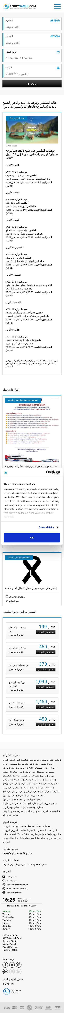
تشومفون (13, 764)
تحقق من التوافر (46, 632)
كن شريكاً (20, 864)
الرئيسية (6, 826)
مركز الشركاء (8, 864)
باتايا (19, 760)
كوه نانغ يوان (47, 787)
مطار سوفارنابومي (10, 807)
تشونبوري (23, 764)
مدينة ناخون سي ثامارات (13, 803)
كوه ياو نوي (17, 791)
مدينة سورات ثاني (32, 799)
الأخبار (32, 830)
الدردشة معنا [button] (11, 880)
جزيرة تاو (34, 764)
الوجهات (15, 826)
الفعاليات (24, 830)
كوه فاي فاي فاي (9, 783)
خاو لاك (30, 768)
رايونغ (53, 768)
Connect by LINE (13, 892)
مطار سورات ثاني (47, 803)
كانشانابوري (34, 776)
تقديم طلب (11, 876)
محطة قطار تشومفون (12, 799)
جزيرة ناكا (20, 768)
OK (32, 537)
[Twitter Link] (12, 965)
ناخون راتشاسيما (32, 811)
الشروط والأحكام (52, 834)
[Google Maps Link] (5, 971)
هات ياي (6, 815)
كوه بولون (6, 779)
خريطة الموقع (53, 838)
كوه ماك (26, 787)
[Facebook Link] (5, 965)
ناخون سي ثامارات (50, 811)
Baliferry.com (26, 853)
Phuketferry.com (10, 853)
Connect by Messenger (17, 884)
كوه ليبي (17, 787)
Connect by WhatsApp (16, 888)
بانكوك (25, 760)
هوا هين (14, 815)
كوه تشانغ (28, 779)
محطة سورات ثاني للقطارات (30, 795)
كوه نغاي (6, 791)
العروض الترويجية (10, 830)
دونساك (38, 768)
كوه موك (35, 787)
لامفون (48, 791)
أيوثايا (12, 760)
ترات (57, 760)
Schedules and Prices (31, 826)
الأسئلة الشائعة (9, 834)
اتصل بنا (6, 842)
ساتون (5, 772)
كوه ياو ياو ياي (30, 791)
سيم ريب (50, 772)
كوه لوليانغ (52, 783)
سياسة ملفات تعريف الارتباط (32, 838)
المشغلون (41, 830)
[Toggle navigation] (58, 5)
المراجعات (52, 830)
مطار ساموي (32, 803)
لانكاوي (56, 791)
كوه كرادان (24, 783)
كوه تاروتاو (18, 779)
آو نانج (5, 760)
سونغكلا (40, 772)
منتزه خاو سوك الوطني (12, 811)
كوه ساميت (49, 779)
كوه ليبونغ (6, 787)
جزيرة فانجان (8, 768)
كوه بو (51, 776)
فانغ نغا (16, 776)
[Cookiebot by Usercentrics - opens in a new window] (46, 472)
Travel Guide (23, 834)
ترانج (4, 764)
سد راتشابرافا (16, 772)
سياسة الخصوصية (10, 838)
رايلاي (46, 768)
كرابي (44, 776)
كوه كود (34, 783)
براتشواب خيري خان (39, 760)
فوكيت (24, 776)
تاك (51, 760)
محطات (46, 826)
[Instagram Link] (18, 965)
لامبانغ (40, 791)
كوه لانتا (42, 783)
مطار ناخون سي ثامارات (32, 807)
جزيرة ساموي (46, 764)
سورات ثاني (29, 772)
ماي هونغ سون (9, 795)
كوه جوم (39, 779)
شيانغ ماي (6, 776)
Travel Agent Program (37, 864)
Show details (46, 527)
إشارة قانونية (37, 834)
